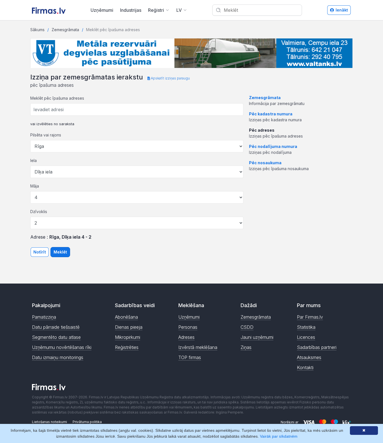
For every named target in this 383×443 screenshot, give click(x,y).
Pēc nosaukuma (265, 162)
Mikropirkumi (127, 337)
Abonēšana (126, 317)
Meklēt (60, 252)
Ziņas (246, 347)
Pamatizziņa (44, 317)
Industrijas (130, 10)
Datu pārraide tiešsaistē (56, 327)
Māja (34, 186)
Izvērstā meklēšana (197, 347)
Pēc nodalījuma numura (273, 146)
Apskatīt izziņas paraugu (170, 78)
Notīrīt (39, 252)
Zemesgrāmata (65, 29)
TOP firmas (189, 357)
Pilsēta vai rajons (45, 135)
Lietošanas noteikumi (49, 422)
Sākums (37, 29)
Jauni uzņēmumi (257, 337)
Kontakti (305, 367)
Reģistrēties (127, 347)
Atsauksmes (309, 357)
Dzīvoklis (38, 211)
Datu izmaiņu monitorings (57, 357)
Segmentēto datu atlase (56, 337)
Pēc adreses (261, 130)
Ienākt (342, 10)
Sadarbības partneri (316, 347)
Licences (306, 337)
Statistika (306, 327)
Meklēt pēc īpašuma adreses (57, 98)
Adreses (186, 337)
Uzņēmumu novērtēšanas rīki (61, 347)
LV (179, 10)
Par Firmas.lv (310, 317)
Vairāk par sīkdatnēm (278, 436)
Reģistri (156, 10)
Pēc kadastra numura (270, 113)
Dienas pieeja (128, 327)
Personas (187, 327)
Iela (33, 160)
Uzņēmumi (102, 10)
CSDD (247, 327)
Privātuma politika (87, 422)
